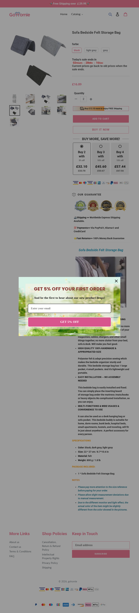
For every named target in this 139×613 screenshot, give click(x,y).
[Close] (116, 281)
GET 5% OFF (69, 322)
